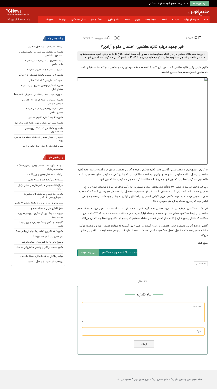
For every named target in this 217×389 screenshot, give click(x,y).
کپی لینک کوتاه (88, 252)
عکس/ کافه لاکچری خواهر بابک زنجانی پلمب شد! (39, 231)
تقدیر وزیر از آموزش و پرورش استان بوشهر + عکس (39, 203)
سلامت (127, 19)
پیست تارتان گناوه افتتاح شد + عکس (165, 3)
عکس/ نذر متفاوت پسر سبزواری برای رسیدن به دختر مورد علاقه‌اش (40, 53)
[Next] (187, 3)
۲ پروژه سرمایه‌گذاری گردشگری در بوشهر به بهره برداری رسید (40, 215)
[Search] (28, 20)
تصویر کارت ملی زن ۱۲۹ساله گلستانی (45, 80)
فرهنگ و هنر (97, 19)
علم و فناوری (113, 19)
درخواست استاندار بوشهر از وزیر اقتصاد (45, 174)
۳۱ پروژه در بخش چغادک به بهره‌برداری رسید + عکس (40, 224)
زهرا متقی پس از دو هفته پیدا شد (47, 236)
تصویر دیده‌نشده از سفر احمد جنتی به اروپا (43, 146)
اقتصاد (164, 19)
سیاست (175, 19)
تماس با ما (49, 19)
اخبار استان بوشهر (191, 19)
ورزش (137, 19)
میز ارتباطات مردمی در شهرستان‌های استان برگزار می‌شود (40, 187)
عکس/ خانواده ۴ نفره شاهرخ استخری (45, 117)
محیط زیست (150, 19)
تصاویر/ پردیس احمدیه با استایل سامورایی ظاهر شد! (38, 94)
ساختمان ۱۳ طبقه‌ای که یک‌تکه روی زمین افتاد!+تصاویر (44, 130)
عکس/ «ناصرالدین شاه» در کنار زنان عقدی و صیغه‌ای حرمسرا (42, 101)
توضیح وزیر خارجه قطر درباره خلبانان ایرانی (42, 242)
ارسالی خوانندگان (78, 19)
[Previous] (184, 3)
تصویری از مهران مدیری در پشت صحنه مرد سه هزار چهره (38, 138)
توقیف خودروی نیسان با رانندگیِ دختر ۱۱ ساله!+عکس (44, 62)
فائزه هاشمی (200, 263)
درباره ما (62, 19)
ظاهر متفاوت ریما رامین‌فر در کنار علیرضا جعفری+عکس (44, 110)
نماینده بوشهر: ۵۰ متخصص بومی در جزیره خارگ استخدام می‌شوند (40, 167)
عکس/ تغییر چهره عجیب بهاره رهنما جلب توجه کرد (39, 123)
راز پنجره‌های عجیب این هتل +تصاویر (45, 46)
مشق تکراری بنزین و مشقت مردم (47, 208)
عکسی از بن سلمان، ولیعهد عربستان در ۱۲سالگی (40, 75)
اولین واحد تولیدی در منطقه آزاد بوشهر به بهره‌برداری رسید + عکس (43, 195)
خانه (206, 19)
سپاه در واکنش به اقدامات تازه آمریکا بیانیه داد (41, 256)
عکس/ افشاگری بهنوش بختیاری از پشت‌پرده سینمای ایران (42, 87)
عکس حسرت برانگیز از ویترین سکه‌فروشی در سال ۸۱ (39, 249)
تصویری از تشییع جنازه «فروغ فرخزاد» (45, 69)
